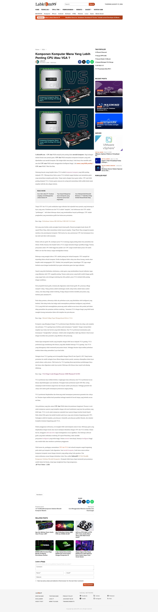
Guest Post (39, 601)
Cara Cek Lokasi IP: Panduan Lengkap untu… (106, 93)
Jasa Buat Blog (68, 599)
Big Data (99, 106)
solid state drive (50, 432)
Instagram (98, 598)
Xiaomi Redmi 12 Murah (103, 59)
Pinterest (111, 596)
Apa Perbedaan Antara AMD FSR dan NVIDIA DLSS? (64, 533)
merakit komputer (68, 450)
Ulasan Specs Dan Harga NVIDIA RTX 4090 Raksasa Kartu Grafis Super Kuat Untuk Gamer (84, 554)
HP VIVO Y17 (100, 65)
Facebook (84, 596)
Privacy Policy (68, 596)
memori (67, 438)
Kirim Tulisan (53, 601)
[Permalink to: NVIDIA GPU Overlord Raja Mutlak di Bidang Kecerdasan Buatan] (44, 545)
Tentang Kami (53, 596)
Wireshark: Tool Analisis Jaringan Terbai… (107, 125)
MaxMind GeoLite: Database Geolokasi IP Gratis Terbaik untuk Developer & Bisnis (73, 17)
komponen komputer (72, 172)
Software (100, 90)
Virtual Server (99, 152)
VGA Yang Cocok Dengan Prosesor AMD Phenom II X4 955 (61, 374)
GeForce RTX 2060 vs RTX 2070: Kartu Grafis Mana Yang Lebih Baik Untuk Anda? (84, 534)
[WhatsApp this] (92, 62)
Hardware (39, 494)
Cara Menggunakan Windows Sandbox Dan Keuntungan (81, 508)
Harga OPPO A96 (101, 55)
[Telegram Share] (88, 62)
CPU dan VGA (63, 447)
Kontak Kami (39, 596)
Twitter (97, 596)
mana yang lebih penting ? (85, 163)
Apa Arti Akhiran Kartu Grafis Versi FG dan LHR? (44, 533)
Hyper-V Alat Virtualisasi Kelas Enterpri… (111, 161)
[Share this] (80, 62)
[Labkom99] (46, 4)
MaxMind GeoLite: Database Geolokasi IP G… (106, 109)
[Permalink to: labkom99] (37, 61)
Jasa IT (51, 599)
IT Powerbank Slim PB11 (103, 69)
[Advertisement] (79, 34)
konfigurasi (45, 438)
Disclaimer (39, 599)
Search (92, 4)
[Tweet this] (84, 62)
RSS (110, 598)
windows (112, 165)
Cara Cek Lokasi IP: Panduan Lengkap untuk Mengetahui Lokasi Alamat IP (45, 195)
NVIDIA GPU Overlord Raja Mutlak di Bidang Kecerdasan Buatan (43, 553)
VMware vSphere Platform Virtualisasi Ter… (107, 154)
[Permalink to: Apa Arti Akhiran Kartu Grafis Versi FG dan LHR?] (44, 526)
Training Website (68, 601)
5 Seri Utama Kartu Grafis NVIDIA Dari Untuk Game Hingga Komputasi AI (63, 553)
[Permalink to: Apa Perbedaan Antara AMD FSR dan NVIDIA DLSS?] (65, 526)
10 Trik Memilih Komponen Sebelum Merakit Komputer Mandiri (48, 508)
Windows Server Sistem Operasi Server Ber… (112, 169)
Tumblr (84, 598)
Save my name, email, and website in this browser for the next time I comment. (60, 581)
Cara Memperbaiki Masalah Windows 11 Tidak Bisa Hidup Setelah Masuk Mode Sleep (83, 195)
